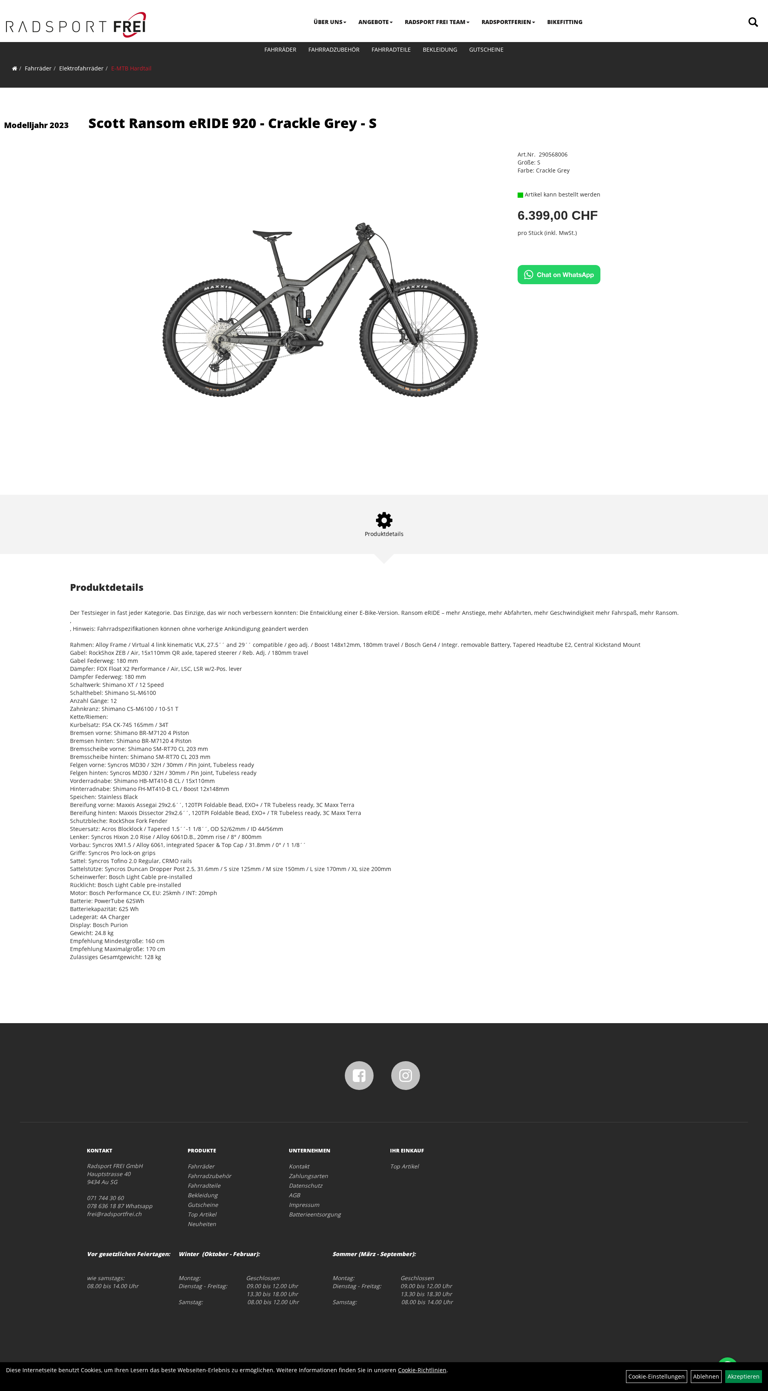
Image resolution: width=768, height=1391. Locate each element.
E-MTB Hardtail (131, 68)
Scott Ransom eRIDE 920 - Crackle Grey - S (232, 123)
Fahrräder (280, 49)
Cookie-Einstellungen (656, 1376)
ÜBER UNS (328, 22)
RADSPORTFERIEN (506, 22)
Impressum (304, 1204)
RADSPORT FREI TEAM (435, 22)
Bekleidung (440, 49)
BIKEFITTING (564, 22)
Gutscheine (486, 49)
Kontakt (299, 1166)
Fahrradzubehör (334, 49)
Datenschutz (305, 1185)
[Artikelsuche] (753, 22)
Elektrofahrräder (81, 68)
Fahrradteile (391, 49)
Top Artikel (202, 1214)
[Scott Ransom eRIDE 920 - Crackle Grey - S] (320, 311)
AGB (294, 1195)
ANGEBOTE (373, 22)
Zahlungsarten (308, 1176)
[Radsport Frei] (76, 25)
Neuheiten (202, 1224)
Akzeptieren (744, 1376)
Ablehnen (706, 1376)
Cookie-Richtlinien (422, 1370)
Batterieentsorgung (315, 1214)
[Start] (14, 68)
